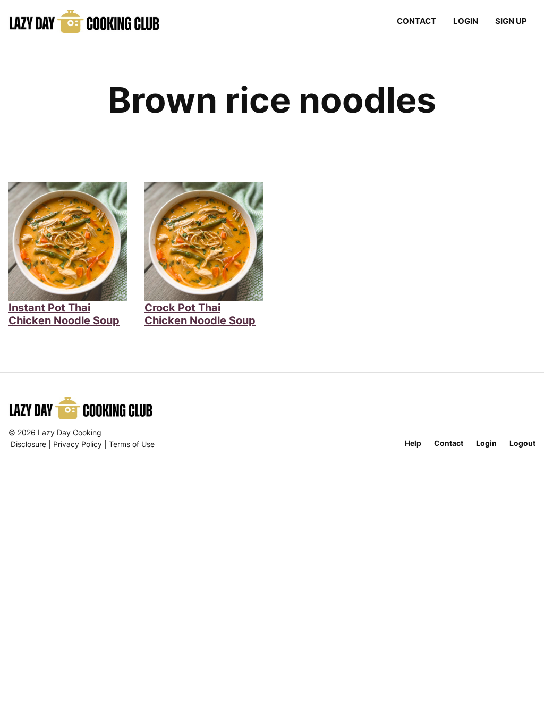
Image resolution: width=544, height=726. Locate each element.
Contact (416, 21)
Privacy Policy (77, 444)
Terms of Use (132, 444)
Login (465, 21)
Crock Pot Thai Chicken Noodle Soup (200, 314)
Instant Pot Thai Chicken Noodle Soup (64, 314)
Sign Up (511, 21)
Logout (522, 443)
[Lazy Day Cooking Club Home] (94, 21)
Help (413, 443)
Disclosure (28, 444)
